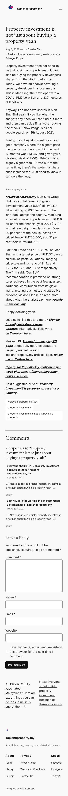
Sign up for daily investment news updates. (32, 324)
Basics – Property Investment (24, 54)
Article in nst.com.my (20, 196)
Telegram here (19, 333)
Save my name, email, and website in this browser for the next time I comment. (36, 651)
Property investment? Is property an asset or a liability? (32, 388)
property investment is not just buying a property (30, 415)
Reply (8, 494)
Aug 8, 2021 (12, 49)
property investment (19, 407)
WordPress (28, 788)
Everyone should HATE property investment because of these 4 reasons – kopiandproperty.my (33, 469)
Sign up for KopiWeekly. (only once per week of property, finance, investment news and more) (33, 371)
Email (10, 614)
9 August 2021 (15, 477)
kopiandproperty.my (29, 8)
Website (11, 630)
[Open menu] (60, 9)
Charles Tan (34, 49)
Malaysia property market (22, 401)
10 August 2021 (16, 508)
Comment (13, 557)
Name (10, 597)
